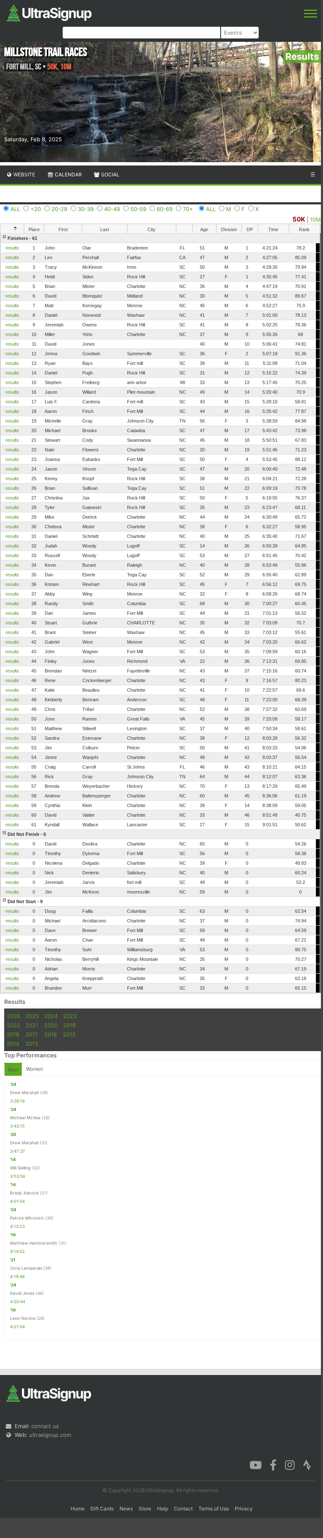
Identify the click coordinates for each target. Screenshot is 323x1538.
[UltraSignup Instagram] (290, 1464)
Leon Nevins (22, 1318)
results (12, 247)
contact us (45, 1426)
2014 (13, 1043)
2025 (32, 1016)
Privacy (244, 1508)
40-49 (112, 209)
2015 (69, 1034)
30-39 (86, 209)
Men (13, 1070)
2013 (31, 1043)
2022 (13, 1025)
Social (110, 174)
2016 (50, 1034)
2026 (13, 1016)
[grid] (160, 613)
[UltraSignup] (49, 12)
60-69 (165, 209)
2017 (31, 1034)
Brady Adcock (24, 1192)
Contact (183, 1508)
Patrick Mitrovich (27, 1217)
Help (162, 1508)
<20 (36, 209)
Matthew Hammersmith (33, 1242)
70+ (188, 209)
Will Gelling (20, 1167)
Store (145, 1508)
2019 (69, 1025)
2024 (51, 1016)
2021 (31, 1025)
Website (23, 174)
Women (34, 1069)
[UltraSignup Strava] (307, 1464)
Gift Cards (102, 1508)
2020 (51, 1025)
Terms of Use (213, 1508)
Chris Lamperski (26, 1268)
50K (298, 219)
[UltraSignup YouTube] (255, 1464)
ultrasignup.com (50, 1434)
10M (315, 219)
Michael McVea (25, 1117)
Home (77, 1508)
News (126, 1508)
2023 (69, 1016)
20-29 (59, 209)
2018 (13, 1034)
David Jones (22, 1293)
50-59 (138, 209)
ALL (15, 209)
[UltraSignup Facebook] (273, 1464)
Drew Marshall (24, 1092)
